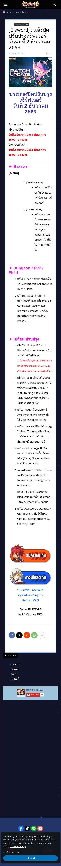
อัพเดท (25, 12)
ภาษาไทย (6, 852)
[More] (42, 635)
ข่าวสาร (15, 12)
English (15, 852)
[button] (5, 4)
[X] (19, 635)
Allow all (30, 858)
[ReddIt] (27, 635)
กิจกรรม (14, 664)
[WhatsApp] (34, 635)
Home (6, 12)
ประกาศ (14, 669)
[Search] (55, 4)
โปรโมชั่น (15, 679)
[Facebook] (12, 635)
